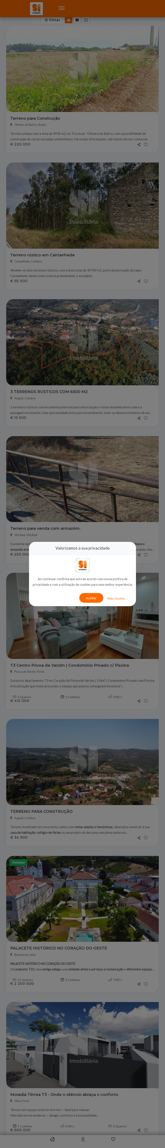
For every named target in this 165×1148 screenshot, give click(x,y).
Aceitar (91, 598)
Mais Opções (116, 598)
